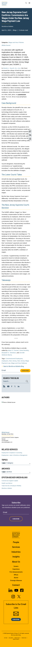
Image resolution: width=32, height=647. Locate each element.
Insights (16, 556)
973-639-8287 (5, 440)
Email (4, 370)
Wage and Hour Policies (16, 42)
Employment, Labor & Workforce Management (14, 455)
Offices (16, 575)
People (16, 542)
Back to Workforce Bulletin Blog (13, 366)
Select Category (7, 463)
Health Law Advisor (7, 483)
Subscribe (25, 370)
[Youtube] (8, 386)
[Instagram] (13, 598)
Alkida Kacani (6, 45)
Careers (16, 566)
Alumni (16, 577)
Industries (16, 551)
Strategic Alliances (16, 580)
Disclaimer (11, 637)
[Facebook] (11, 386)
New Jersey (13, 361)
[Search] (26, 3)
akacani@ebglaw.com (7, 442)
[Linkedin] (18, 386)
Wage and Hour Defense (19, 363)
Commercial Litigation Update (10, 480)
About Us (16, 561)
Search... (6, 381)
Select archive (7, 472)
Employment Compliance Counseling (12, 452)
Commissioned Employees (14, 358)
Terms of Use (24, 637)
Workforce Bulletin (7, 26)
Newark (3, 439)
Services (16, 546)
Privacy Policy (17, 637)
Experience (16, 569)
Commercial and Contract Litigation (10, 437)
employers (5, 361)
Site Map (5, 637)
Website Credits (16, 639)
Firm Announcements (16, 572)
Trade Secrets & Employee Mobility (11, 485)
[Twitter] (15, 386)
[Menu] (29, 3)
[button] (30, 131)
